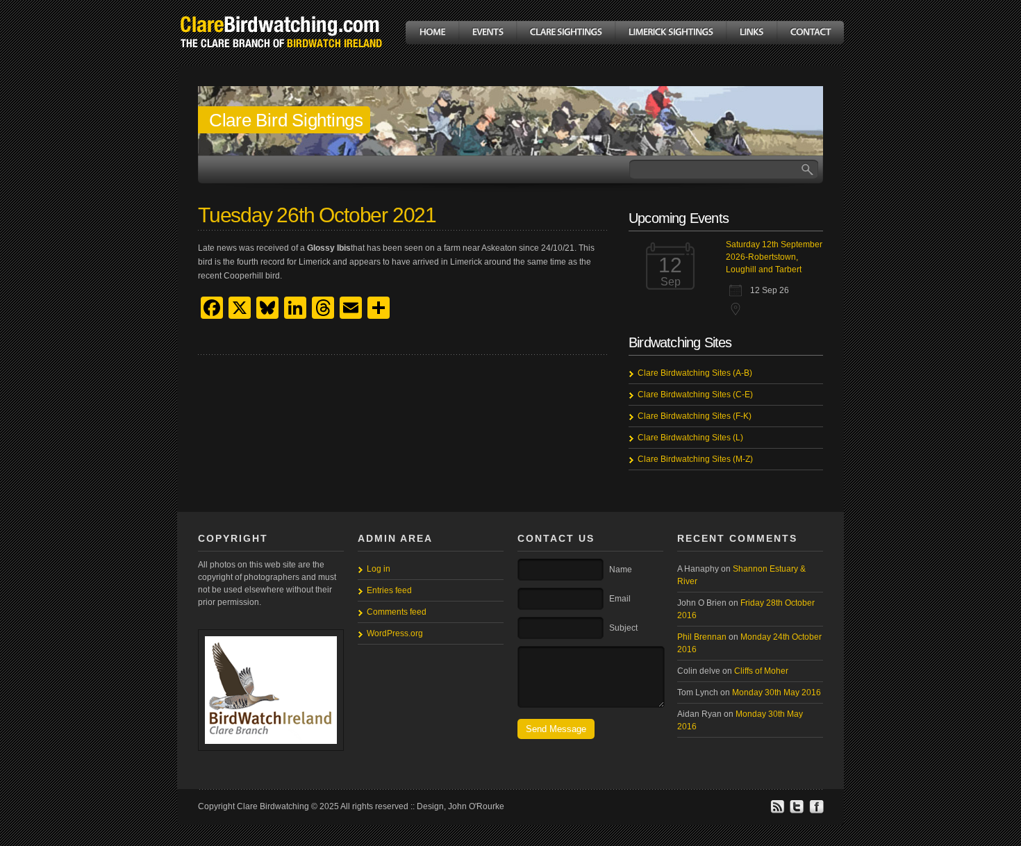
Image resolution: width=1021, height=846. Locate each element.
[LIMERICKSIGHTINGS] (670, 32)
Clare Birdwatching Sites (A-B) (695, 373)
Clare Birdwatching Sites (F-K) (695, 416)
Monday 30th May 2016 (776, 692)
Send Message (556, 729)
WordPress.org (395, 633)
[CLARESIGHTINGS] (565, 32)
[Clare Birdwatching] (281, 58)
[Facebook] (816, 811)
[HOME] (432, 32)
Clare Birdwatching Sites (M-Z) (695, 459)
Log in (378, 569)
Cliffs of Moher (761, 671)
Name (620, 569)
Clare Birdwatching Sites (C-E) (695, 394)
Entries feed (389, 590)
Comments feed (396, 612)
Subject (623, 628)
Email (620, 599)
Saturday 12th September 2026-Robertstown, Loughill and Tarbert (774, 257)
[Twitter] (796, 811)
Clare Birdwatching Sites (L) (690, 437)
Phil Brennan (702, 637)
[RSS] (777, 811)
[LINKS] (751, 32)
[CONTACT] (810, 32)
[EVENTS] (487, 32)
